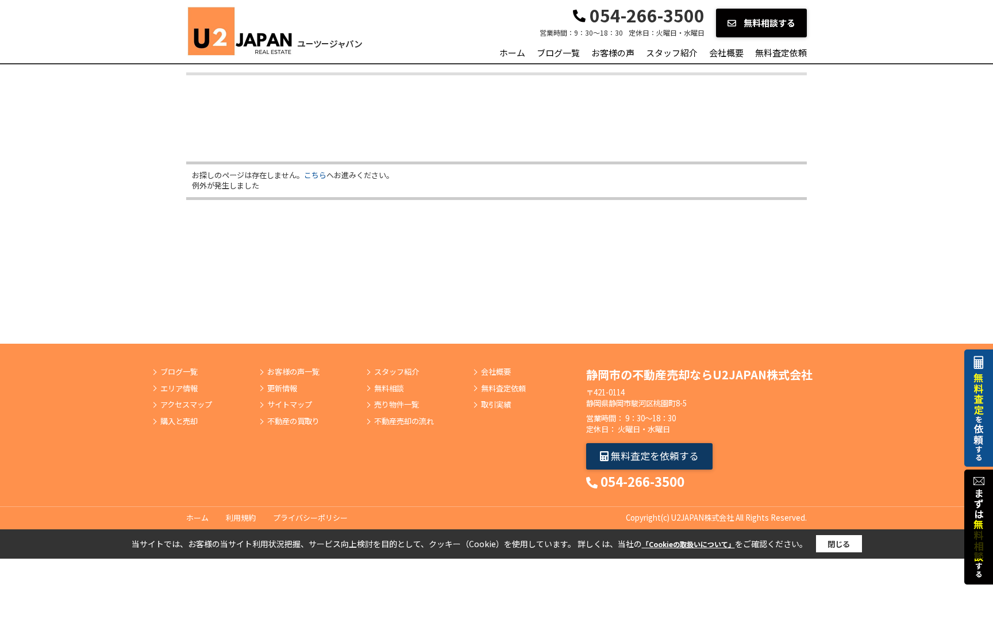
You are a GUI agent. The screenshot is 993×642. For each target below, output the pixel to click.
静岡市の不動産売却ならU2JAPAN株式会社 (699, 374)
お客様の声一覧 (293, 372)
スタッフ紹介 (672, 53)
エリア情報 (179, 388)
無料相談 (389, 388)
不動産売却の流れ (404, 421)
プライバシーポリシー (310, 517)
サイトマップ (289, 404)
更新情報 (282, 388)
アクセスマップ (186, 404)
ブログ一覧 (558, 53)
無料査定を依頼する (654, 455)
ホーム (512, 53)
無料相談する (768, 23)
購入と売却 (179, 421)
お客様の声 (612, 53)
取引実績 (496, 404)
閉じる (839, 544)
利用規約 (241, 517)
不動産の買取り (293, 421)
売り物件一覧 (396, 404)
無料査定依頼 (781, 53)
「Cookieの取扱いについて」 (688, 544)
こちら (315, 175)
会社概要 (726, 53)
